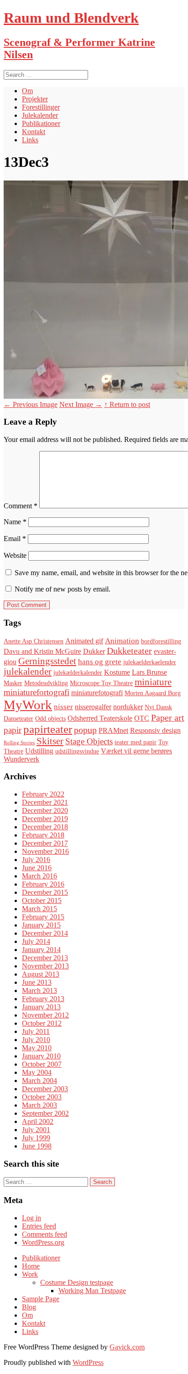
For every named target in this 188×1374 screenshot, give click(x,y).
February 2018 (43, 835)
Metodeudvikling (46, 683)
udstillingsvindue (77, 751)
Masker (13, 683)
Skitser (50, 741)
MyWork (28, 704)
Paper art (167, 717)
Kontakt (33, 131)
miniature (153, 682)
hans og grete (99, 661)
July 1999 (36, 1138)
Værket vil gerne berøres (136, 751)
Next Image (80, 404)
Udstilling (39, 751)
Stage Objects (89, 741)
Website (15, 555)
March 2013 (39, 990)
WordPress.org (43, 1242)
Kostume (117, 672)
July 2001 (36, 1129)
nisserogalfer (93, 707)
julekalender (28, 672)
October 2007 (42, 1064)
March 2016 (39, 876)
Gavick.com (127, 1347)
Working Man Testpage (92, 1290)
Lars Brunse (149, 672)
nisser (63, 706)
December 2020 (45, 810)
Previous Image (30, 404)
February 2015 (43, 917)
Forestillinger (41, 107)
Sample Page (40, 1299)
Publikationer (41, 123)
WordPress (88, 1362)
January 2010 (41, 1056)
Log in (31, 1218)
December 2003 (45, 1089)
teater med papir (136, 742)
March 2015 (39, 909)
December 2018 (45, 827)
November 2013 (45, 966)
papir (12, 730)
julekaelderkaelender (149, 662)
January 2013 (41, 1007)
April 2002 (37, 1121)
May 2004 (37, 1072)
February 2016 (43, 884)
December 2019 (45, 818)
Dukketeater (129, 651)
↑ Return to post (127, 404)
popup (85, 730)
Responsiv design (155, 730)
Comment (20, 506)
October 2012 (42, 1023)
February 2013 (43, 999)
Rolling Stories (19, 742)
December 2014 (45, 933)
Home (31, 1266)
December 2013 (45, 958)
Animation (122, 641)
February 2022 (43, 794)
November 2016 (45, 851)
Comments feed (44, 1234)
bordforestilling (161, 641)
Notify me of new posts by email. (62, 589)
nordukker (128, 707)
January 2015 (41, 925)
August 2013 (40, 974)
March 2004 (39, 1080)
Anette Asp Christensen (33, 641)
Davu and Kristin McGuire (42, 651)
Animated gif (84, 641)
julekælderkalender (77, 672)
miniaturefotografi (97, 693)
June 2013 (37, 982)
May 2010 (37, 1048)
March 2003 (39, 1105)
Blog (29, 1307)
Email (15, 538)
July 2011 (36, 1031)
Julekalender (40, 115)
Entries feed (39, 1226)
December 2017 (45, 843)
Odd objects (50, 718)
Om (27, 91)
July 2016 (36, 859)
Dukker (94, 651)
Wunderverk (21, 759)
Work (30, 1274)
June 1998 (37, 1146)
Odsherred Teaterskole (100, 718)
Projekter (35, 99)
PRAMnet (113, 730)
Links (30, 140)
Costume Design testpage (76, 1282)
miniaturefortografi (36, 692)
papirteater (47, 729)
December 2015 (45, 892)
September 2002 (45, 1113)
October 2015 (42, 900)
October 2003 (42, 1097)
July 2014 (36, 941)
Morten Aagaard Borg (153, 693)
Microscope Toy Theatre (101, 683)
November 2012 (45, 1015)
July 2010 (36, 1039)
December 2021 (45, 802)
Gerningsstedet (47, 661)
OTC (141, 718)
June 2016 (37, 868)
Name (15, 522)
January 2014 (41, 949)
